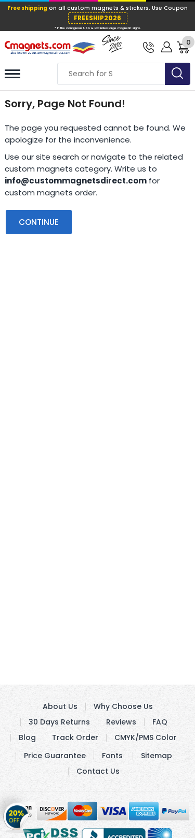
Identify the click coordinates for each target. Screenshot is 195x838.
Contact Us (98, 771)
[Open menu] (12, 73)
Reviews (121, 722)
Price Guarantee (55, 755)
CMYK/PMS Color (145, 737)
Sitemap (156, 755)
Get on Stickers (17, 815)
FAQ (159, 722)
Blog (27, 737)
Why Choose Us (123, 706)
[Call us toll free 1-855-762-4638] (148, 46)
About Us (60, 706)
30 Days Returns (59, 722)
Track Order (75, 737)
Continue (39, 222)
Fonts (112, 755)
